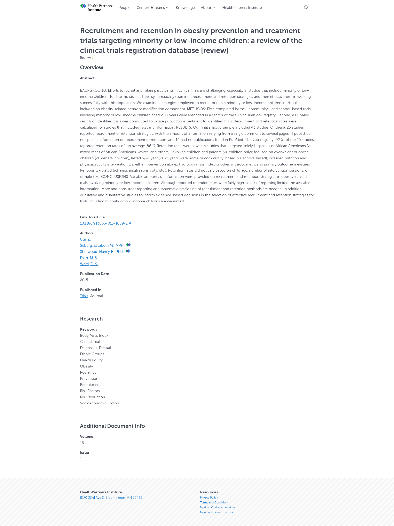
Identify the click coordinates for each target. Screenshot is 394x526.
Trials (84, 296)
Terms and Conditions (214, 502)
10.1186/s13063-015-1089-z (104, 223)
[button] (306, 7)
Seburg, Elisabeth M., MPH (102, 245)
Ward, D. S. (89, 264)
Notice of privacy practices (217, 507)
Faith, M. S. (89, 258)
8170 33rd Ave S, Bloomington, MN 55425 (111, 498)
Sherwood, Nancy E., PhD (101, 252)
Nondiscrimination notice (216, 512)
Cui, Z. (85, 239)
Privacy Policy (209, 497)
